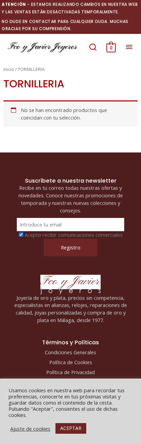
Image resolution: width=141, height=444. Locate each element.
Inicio (8, 69)
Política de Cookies (70, 362)
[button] (93, 47)
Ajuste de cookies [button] (30, 429)
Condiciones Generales (70, 352)
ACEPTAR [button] (70, 428)
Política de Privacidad (70, 372)
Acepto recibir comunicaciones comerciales (74, 234)
